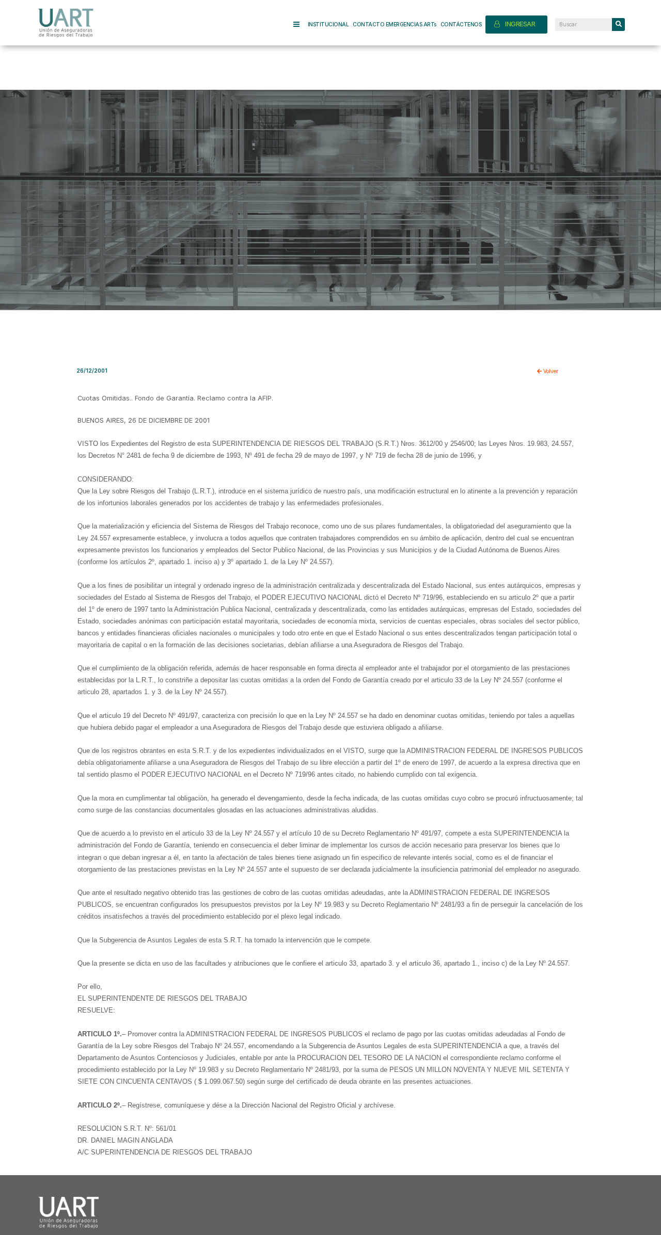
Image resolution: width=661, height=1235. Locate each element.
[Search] (618, 24)
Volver (550, 371)
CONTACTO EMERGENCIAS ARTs (394, 24)
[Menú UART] (300, 24)
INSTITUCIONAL (328, 24)
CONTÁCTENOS (461, 24)
